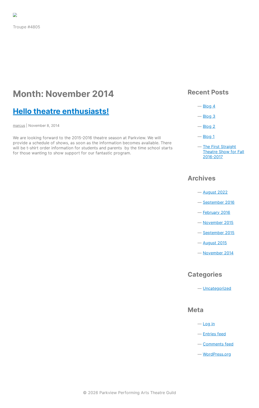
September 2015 (218, 232)
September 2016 (218, 202)
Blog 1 (208, 136)
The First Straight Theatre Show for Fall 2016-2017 (223, 151)
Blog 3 (209, 116)
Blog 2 (209, 126)
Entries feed (214, 333)
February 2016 (216, 212)
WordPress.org (217, 354)
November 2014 (218, 252)
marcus (19, 125)
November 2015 (218, 222)
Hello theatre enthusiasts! (61, 111)
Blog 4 (209, 106)
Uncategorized (217, 288)
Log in (209, 323)
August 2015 (215, 242)
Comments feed (218, 343)
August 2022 (215, 192)
